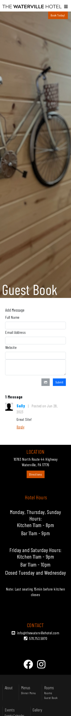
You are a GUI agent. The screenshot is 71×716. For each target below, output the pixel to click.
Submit (59, 382)
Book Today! (58, 15)
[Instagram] (41, 664)
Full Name (12, 317)
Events (10, 709)
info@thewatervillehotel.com (38, 632)
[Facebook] (28, 664)
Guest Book (50, 698)
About (9, 687)
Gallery (37, 709)
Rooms (49, 687)
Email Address (15, 332)
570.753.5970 (38, 638)
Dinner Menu (28, 693)
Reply (20, 426)
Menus (25, 687)
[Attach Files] (45, 382)
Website (11, 347)
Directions (35, 474)
